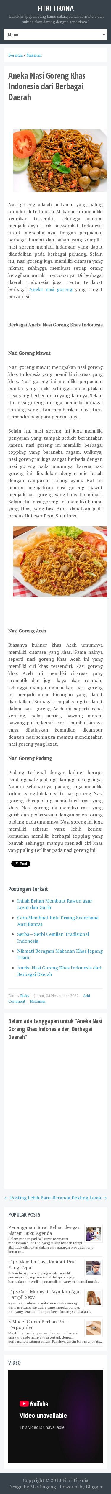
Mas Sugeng (43, 1486)
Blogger (94, 1486)
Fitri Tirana (55, 8)
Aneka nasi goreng (50, 289)
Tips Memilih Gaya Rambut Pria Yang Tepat (41, 1264)
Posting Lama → (89, 1197)
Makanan (37, 1001)
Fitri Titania (75, 1480)
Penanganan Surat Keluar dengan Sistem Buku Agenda (44, 1230)
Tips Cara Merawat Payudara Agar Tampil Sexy (44, 1294)
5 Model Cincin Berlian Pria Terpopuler (37, 1324)
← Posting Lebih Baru (27, 1197)
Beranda (61, 1197)
